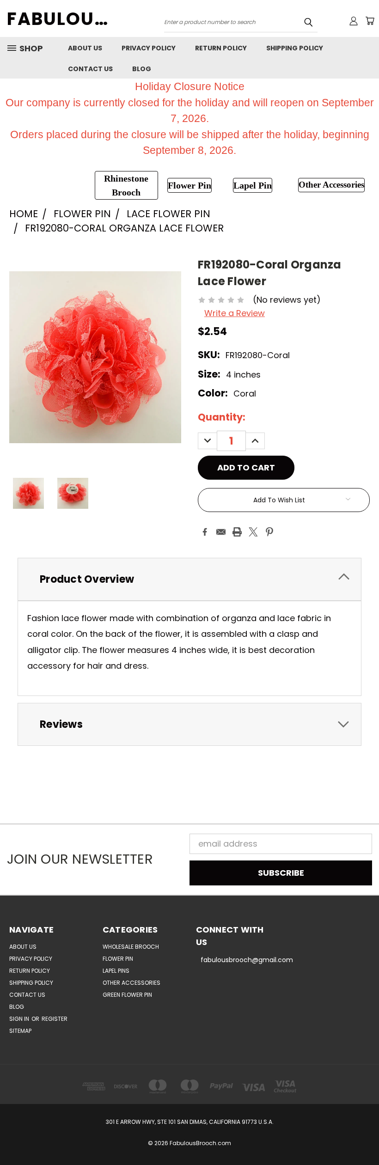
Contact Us (90, 68)
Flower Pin (118, 959)
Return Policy (221, 48)
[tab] (189, 579)
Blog (141, 68)
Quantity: (221, 417)
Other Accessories (131, 983)
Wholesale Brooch (131, 947)
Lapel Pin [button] (252, 185)
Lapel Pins (116, 971)
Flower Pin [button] (189, 185)
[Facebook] (204, 532)
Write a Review (234, 313)
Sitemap (20, 1031)
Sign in (20, 1019)
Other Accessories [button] (331, 184)
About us (85, 48)
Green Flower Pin (127, 995)
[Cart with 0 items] (369, 20)
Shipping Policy (294, 48)
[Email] (221, 532)
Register (54, 1019)
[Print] (237, 532)
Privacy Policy (149, 48)
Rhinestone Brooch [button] (126, 185)
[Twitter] (253, 532)
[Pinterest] (269, 532)
